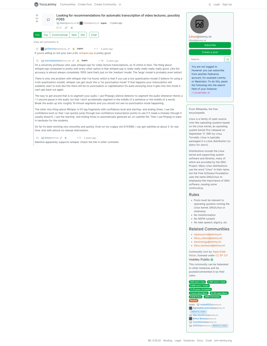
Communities (67, 4)
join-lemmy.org (223, 340)
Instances (189, 340)
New (74, 34)
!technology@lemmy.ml (207, 241)
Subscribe (210, 45)
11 (60, 27)
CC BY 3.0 (221, 255)
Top (46, 34)
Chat (94, 34)
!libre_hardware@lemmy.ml (209, 245)
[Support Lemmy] (120, 4)
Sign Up (227, 4)
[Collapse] (37, 48)
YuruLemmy (47, 4)
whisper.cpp (86, 53)
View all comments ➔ (46, 41)
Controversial (60, 34)
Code (209, 340)
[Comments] (48, 20)
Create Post (85, 4)
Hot (37, 34)
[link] (66, 28)
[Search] (209, 4)
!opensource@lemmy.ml (208, 234)
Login (217, 4)
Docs (200, 340)
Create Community (105, 4)
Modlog (193, 300)
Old (83, 34)
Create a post (210, 52)
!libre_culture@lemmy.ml (208, 238)
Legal (178, 340)
